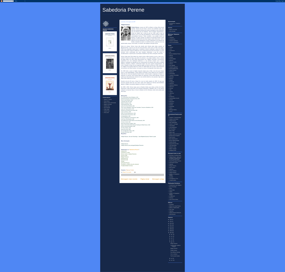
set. (172, 240)
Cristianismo (172, 50)
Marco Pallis (172, 130)
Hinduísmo (171, 71)
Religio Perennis (172, 165)
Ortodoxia (171, 103)
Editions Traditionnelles (174, 207)
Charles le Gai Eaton (173, 119)
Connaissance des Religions (175, 185)
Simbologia (171, 106)
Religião (171, 80)
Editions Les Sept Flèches (175, 206)
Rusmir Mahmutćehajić (174, 140)
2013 (171, 221)
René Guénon (172, 137)
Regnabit (171, 164)
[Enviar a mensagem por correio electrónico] (134, 172)
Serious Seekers (172, 170)
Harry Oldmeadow (173, 122)
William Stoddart (172, 148)
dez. (172, 234)
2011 (171, 225)
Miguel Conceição (127, 172)
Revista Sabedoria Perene (174, 53)
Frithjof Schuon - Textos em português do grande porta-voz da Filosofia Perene (175, 158)
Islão (170, 90)
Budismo (171, 78)
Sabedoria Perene (123, 10)
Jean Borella (172, 125)
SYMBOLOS (172, 196)
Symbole (171, 176)
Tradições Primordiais (174, 75)
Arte (170, 52)
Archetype (171, 204)
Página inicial (144, 179)
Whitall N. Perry (172, 147)
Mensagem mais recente (129, 179)
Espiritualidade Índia (173, 68)
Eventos (171, 99)
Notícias (171, 55)
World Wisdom (172, 214)
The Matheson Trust (173, 178)
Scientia (171, 104)
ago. (172, 241)
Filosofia (171, 88)
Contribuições (172, 39)
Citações (171, 57)
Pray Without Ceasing (175, 252)
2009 (171, 228)
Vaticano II (171, 86)
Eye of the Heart (172, 186)
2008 (171, 230)
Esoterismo (171, 96)
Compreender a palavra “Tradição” (175, 246)
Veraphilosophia (172, 180)
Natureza (171, 60)
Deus (170, 94)
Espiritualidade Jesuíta (174, 98)
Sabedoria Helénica (173, 85)
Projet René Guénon (173, 162)
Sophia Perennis (172, 70)
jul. (171, 258)
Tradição (171, 47)
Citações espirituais (173, 40)
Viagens (171, 91)
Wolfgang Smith (172, 150)
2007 (171, 232)
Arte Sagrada (172, 65)
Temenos (171, 197)
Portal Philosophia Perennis (175, 160)
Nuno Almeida (172, 31)
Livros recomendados (173, 42)
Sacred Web (172, 190)
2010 (171, 227)
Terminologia (172, 73)
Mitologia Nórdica (173, 109)
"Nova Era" (171, 93)
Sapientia (171, 169)
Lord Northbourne (173, 127)
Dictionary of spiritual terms (175, 155)
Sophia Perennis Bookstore (175, 212)
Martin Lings (172, 132)
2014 (171, 219)
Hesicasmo (171, 101)
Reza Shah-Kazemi (173, 138)
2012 (171, 223)
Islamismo (171, 83)
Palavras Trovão (172, 62)
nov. (172, 236)
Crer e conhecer (173, 254)
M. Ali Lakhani (172, 129)
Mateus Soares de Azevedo (175, 134)
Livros (170, 48)
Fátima (170, 108)
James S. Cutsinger (173, 124)
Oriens (170, 188)
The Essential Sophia (175, 256)
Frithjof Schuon (172, 120)
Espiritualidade (172, 58)
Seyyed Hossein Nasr (174, 143)
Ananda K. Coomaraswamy (175, 117)
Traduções (171, 37)
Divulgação (171, 81)
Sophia (170, 191)
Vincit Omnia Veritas (173, 199)
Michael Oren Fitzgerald (174, 135)
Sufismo (171, 63)
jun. (172, 260)
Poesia (170, 111)
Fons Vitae (171, 209)
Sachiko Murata (172, 142)
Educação (171, 76)
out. (172, 238)
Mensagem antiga (158, 179)
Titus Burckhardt (172, 145)
